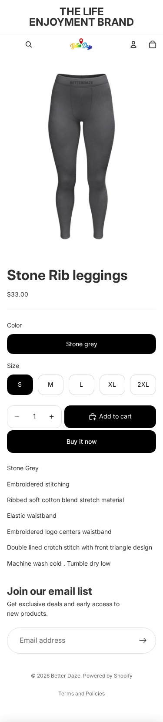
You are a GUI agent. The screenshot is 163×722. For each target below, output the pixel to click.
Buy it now (82, 441)
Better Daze (65, 675)
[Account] (133, 44)
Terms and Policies (81, 693)
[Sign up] (143, 640)
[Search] (28, 44)
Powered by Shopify (108, 675)
